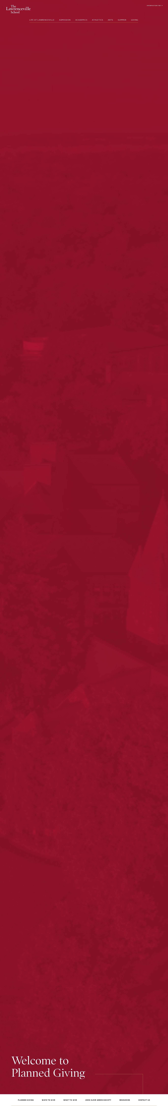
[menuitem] (42, 19)
